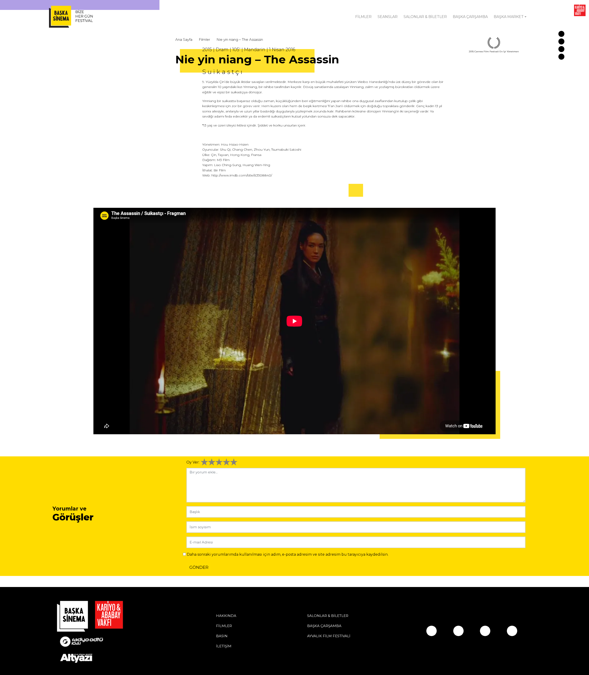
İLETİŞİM (223, 646)
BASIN (222, 636)
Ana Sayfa (183, 39)
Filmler (204, 39)
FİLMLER (363, 17)
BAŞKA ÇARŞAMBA (470, 17)
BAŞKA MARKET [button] (509, 17)
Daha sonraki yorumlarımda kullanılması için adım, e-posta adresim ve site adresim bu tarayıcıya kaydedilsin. (287, 554)
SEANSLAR (388, 17)
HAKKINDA (226, 615)
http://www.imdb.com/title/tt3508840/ (241, 175)
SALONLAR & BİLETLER (425, 17)
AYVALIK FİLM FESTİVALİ (328, 636)
